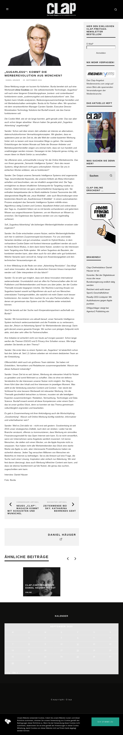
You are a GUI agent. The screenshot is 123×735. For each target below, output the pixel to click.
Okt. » (15, 672)
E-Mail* (90, 44)
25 (78, 657)
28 (13, 663)
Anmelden (101, 53)
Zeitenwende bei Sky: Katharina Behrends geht (59, 508)
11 (78, 644)
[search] (111, 175)
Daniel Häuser (13, 80)
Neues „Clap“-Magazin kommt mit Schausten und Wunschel (23, 509)
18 (78, 650)
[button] (105, 721)
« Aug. (7, 672)
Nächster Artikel (57, 502)
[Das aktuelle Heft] (101, 152)
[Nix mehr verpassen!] (101, 77)
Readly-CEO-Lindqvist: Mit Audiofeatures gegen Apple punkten (99, 300)
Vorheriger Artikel (27, 502)
